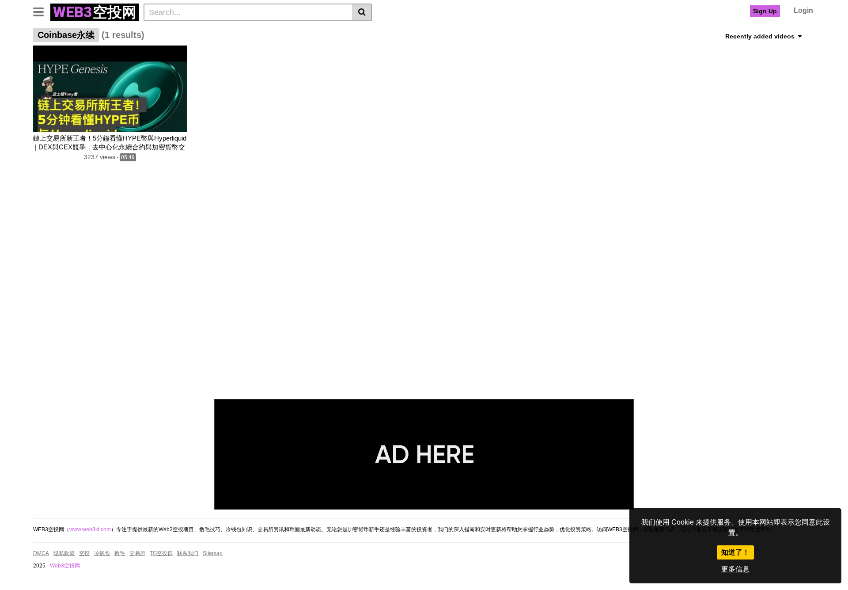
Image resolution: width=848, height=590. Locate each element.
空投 (84, 553)
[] (362, 12)
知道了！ (735, 552)
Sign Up (765, 11)
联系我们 (187, 553)
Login (803, 10)
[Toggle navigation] (41, 11)
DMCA (41, 553)
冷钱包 (102, 553)
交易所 (137, 553)
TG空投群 (161, 553)
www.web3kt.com (90, 529)
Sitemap (213, 553)
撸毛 (119, 553)
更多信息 (735, 569)
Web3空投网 (65, 566)
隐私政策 (64, 553)
